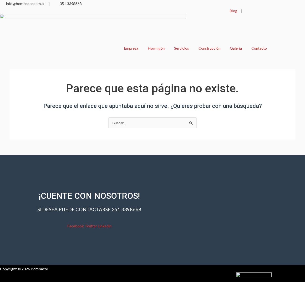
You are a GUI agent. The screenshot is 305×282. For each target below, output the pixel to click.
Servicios (181, 48)
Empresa (131, 48)
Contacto (259, 48)
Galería (236, 48)
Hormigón (156, 48)
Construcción (209, 48)
